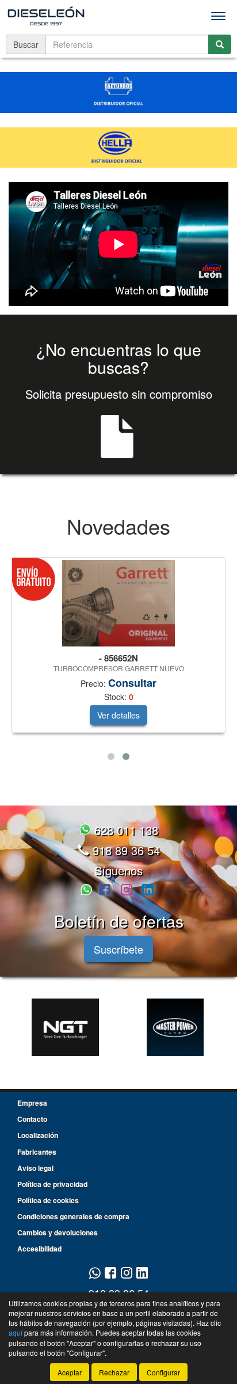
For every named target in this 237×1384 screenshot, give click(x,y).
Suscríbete (118, 948)
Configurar (163, 1372)
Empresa (32, 1103)
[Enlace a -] (65, 1027)
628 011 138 (124, 830)
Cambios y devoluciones (57, 1232)
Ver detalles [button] (118, 715)
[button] (111, 756)
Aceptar (70, 1372)
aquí (15, 1332)
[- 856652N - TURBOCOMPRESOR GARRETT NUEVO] (118, 603)
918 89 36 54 (124, 850)
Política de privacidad (52, 1184)
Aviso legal (35, 1168)
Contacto (32, 1119)
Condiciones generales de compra (73, 1216)
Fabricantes (36, 1152)
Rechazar (114, 1372)
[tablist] (118, 661)
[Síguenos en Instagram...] (126, 890)
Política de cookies (48, 1200)
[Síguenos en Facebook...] (104, 890)
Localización (37, 1135)
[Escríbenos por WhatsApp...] (88, 890)
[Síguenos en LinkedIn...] (148, 890)
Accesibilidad (39, 1248)
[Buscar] (219, 44)
